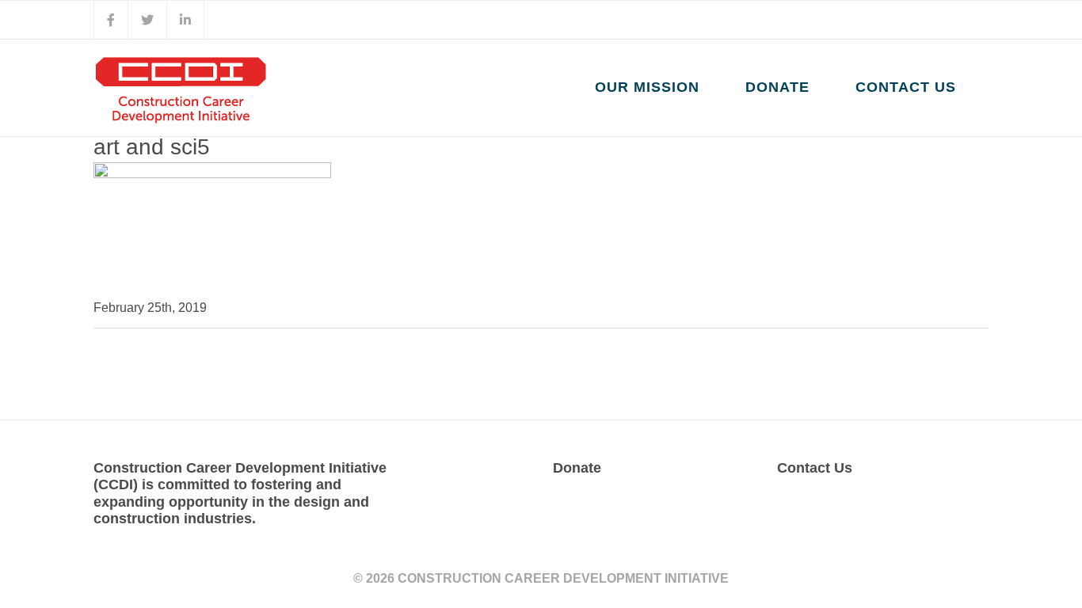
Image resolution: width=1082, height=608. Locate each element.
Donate (577, 468)
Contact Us (814, 468)
